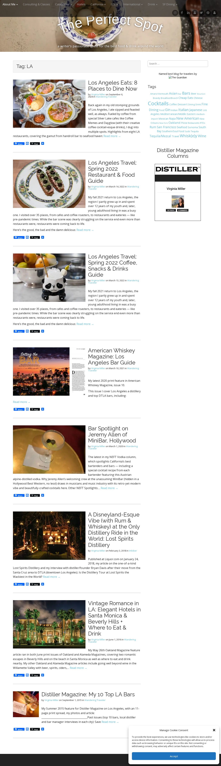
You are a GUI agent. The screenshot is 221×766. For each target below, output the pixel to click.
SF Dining (169, 4)
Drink (198, 104)
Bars (186, 93)
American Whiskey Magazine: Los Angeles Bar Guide (111, 356)
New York (163, 123)
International (132, 4)
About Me (9, 4)
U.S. (113, 4)
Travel (175, 136)
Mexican (163, 118)
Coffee (173, 104)
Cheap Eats (186, 98)
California (97, 4)
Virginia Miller (98, 94)
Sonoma (193, 127)
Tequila (195, 131)
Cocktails (158, 103)
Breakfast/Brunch (169, 98)
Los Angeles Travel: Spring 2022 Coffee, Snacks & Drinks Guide (112, 265)
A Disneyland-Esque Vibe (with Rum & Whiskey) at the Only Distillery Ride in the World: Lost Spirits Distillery (114, 529)
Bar (179, 93)
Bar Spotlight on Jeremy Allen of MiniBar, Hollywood (112, 434)
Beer (193, 93)
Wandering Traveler (106, 96)
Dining (191, 104)
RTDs (202, 122)
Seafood (182, 127)
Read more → (112, 136)
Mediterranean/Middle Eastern (178, 114)
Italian (183, 109)
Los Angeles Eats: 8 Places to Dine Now (112, 85)
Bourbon (201, 94)
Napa (172, 118)
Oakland (174, 123)
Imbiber (133, 550)
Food (161, 110)
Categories (62, 4)
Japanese (195, 110)
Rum (153, 127)
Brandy (156, 98)
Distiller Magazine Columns (178, 153)
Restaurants (193, 122)
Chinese (198, 98)
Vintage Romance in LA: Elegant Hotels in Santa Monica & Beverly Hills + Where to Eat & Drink (114, 618)
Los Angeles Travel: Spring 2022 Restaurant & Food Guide (112, 171)
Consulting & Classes (36, 4)
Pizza (184, 122)
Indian (174, 110)
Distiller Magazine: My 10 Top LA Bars (88, 694)
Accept (174, 756)
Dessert (182, 104)
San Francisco (166, 127)
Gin (167, 109)
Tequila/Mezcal (160, 136)
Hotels (81, 4)
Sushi (187, 131)
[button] (214, 730)
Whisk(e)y (188, 135)
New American (187, 118)
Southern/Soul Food (173, 131)
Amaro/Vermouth (159, 93)
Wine (202, 135)
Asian (173, 93)
